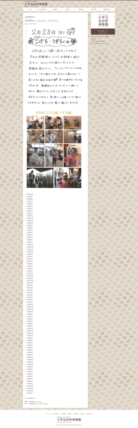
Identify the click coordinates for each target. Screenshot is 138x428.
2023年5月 (30, 235)
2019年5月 (30, 347)
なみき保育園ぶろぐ (42, 9)
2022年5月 (30, 263)
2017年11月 (30, 388)
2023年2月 (30, 242)
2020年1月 (30, 328)
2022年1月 (30, 273)
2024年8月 (30, 199)
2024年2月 (30, 213)
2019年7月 (30, 342)
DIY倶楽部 (93, 9)
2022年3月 (30, 268)
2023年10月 (30, 223)
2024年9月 (30, 196)
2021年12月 (30, 275)
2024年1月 (30, 215)
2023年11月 (30, 220)
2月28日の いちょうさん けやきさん (38, 403)
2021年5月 (30, 292)
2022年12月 (30, 247)
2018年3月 (30, 378)
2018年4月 (30, 376)
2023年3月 (30, 239)
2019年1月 (30, 357)
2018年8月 (30, 369)
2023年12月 (30, 218)
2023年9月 (30, 225)
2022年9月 (30, 254)
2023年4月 (30, 237)
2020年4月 (30, 321)
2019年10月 (30, 335)
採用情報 (81, 9)
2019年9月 (30, 338)
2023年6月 (30, 232)
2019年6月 (30, 345)
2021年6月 (30, 290)
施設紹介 (68, 9)
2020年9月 (30, 311)
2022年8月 (30, 256)
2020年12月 (30, 304)
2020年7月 (30, 316)
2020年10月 (30, 309)
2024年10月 (30, 194)
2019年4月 (30, 350)
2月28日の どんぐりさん (35, 401)
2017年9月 (30, 393)
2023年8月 (30, 227)
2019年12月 (30, 330)
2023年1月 (30, 244)
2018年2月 (30, 381)
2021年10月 (30, 280)
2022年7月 (30, 259)
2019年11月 (30, 333)
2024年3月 (30, 211)
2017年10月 (30, 390)
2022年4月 (30, 266)
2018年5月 (30, 374)
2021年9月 (30, 282)
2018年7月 (30, 371)
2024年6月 (30, 203)
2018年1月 (30, 383)
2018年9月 (30, 366)
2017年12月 (30, 386)
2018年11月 (30, 362)
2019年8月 (30, 340)
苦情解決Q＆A (106, 9)
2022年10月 (30, 251)
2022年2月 (30, 270)
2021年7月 (30, 287)
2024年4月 (30, 208)
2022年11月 (30, 249)
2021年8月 (30, 285)
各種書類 (55, 9)
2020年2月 (30, 326)
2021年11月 (30, 278)
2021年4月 (30, 294)
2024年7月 (30, 201)
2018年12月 (30, 359)
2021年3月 (30, 297)
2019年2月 (30, 354)
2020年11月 (30, 306)
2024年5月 (30, 206)
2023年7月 (30, 230)
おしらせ (29, 9)
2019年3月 (30, 352)
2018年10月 (30, 364)
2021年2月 (30, 299)
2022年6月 (30, 261)
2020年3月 (30, 323)
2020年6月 (30, 318)
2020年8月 (30, 314)
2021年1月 (30, 302)
